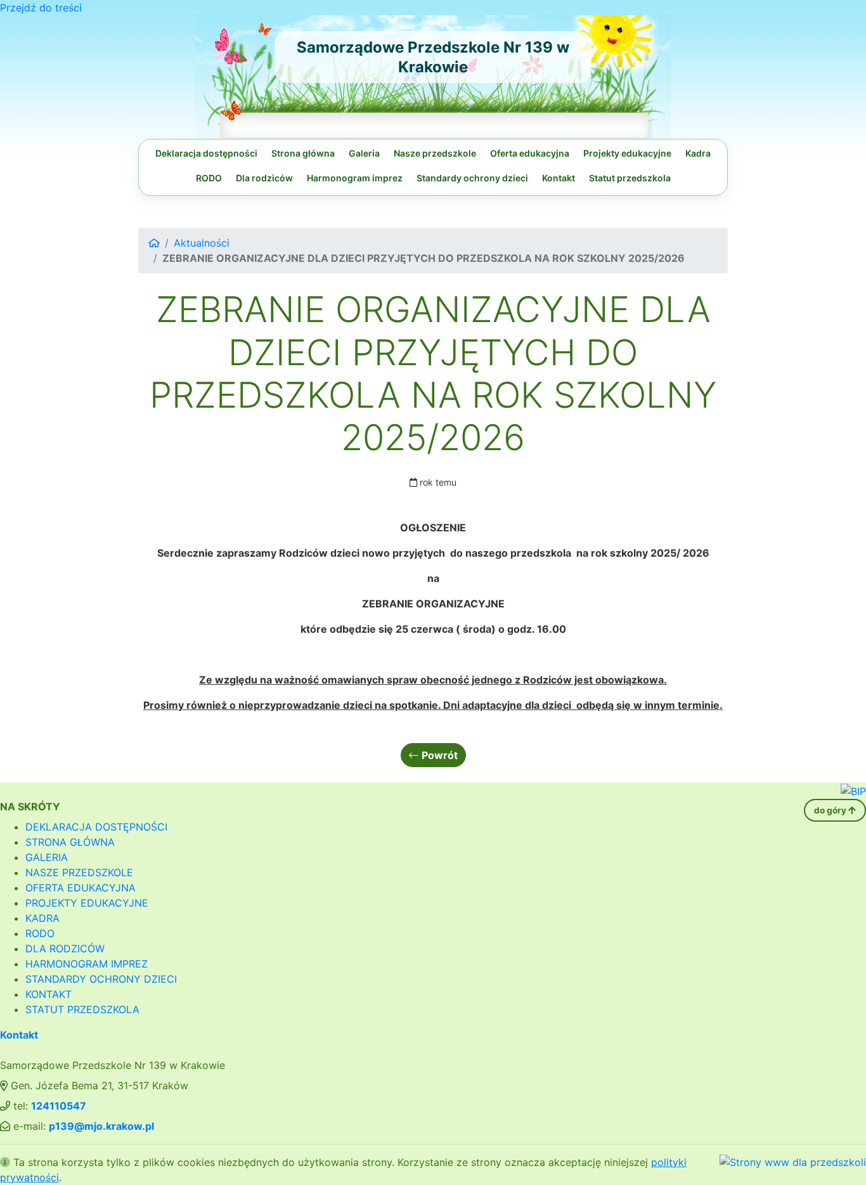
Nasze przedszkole (435, 153)
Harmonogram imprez (355, 177)
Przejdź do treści (41, 7)
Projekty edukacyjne (627, 153)
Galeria (364, 153)
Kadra (698, 153)
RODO (209, 177)
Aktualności (201, 242)
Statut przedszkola (630, 177)
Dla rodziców (264, 177)
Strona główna (303, 153)
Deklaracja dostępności (206, 153)
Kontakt (558, 177)
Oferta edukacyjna (529, 153)
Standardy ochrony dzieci (472, 177)
